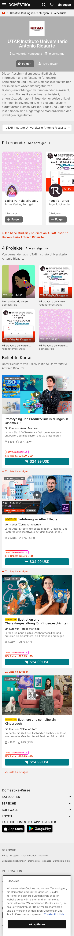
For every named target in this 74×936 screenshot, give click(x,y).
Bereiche (9, 803)
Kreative (43, 855)
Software (10, 810)
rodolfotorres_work (50, 304)
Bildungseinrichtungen (14, 860)
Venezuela (60, 13)
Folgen (26, 63)
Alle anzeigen (37, 143)
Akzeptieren (37, 924)
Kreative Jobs (28, 855)
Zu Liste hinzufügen (16, 471)
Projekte (14, 855)
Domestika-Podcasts (39, 860)
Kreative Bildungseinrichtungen (29, 13)
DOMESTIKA (19, 4)
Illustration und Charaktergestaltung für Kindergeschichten (36, 621)
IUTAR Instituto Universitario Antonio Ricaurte (37, 44)
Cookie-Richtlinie (54, 914)
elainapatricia (9, 304)
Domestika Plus (61, 860)
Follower (11, 213)
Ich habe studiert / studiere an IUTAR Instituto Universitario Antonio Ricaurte (35, 235)
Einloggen (64, 4)
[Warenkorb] (51, 4)
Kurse (5, 855)
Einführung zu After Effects (37, 519)
